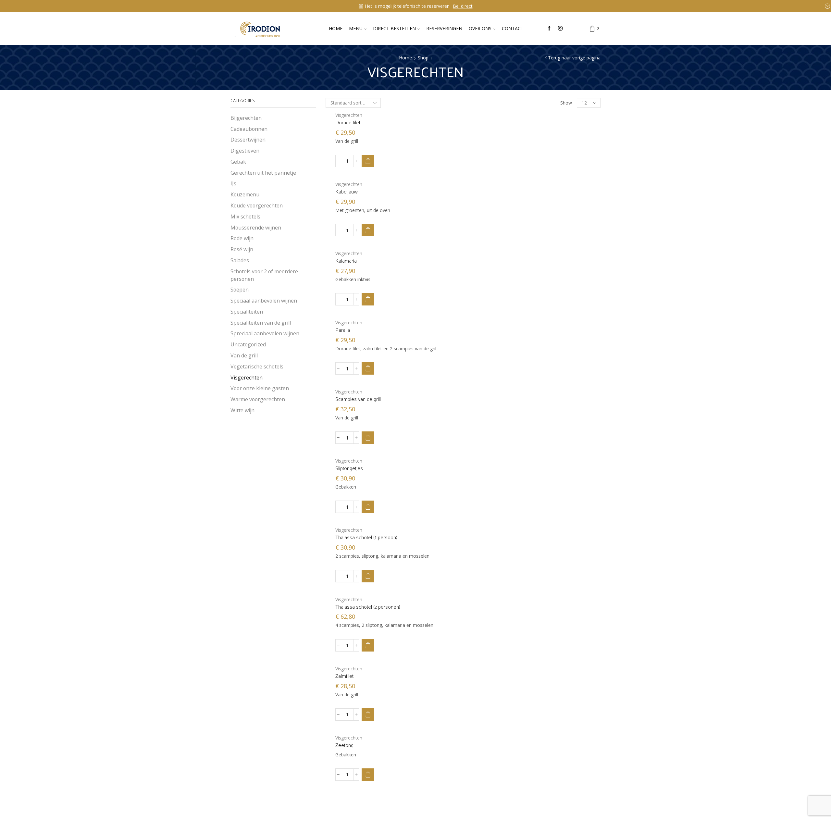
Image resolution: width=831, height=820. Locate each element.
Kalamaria (346, 261)
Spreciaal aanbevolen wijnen (264, 333)
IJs (233, 183)
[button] (368, 161)
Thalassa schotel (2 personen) (367, 607)
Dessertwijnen (248, 139)
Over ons (480, 28)
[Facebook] (549, 28)
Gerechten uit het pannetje (263, 172)
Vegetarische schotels (256, 366)
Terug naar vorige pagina (574, 58)
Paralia (342, 330)
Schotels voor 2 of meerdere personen (264, 275)
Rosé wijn (241, 249)
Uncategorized (248, 344)
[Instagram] (560, 28)
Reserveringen (444, 28)
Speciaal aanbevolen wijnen (263, 300)
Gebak (238, 161)
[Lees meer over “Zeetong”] (368, 774)
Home (335, 28)
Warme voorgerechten (257, 399)
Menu (356, 28)
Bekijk (454, 6)
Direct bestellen (394, 28)
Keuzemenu (244, 194)
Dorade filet (347, 122)
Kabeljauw (346, 191)
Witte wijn (242, 410)
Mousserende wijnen (255, 227)
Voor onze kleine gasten (259, 388)
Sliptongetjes (349, 468)
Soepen (239, 289)
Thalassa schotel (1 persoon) (366, 537)
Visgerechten (348, 115)
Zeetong (344, 745)
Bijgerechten (246, 117)
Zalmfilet (344, 676)
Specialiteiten (246, 311)
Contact (513, 28)
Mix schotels (245, 216)
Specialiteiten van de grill (260, 322)
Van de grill (244, 355)
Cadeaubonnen (248, 128)
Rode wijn (242, 238)
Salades (239, 260)
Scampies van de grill (358, 399)
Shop (423, 58)
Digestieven (244, 150)
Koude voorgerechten (256, 205)
